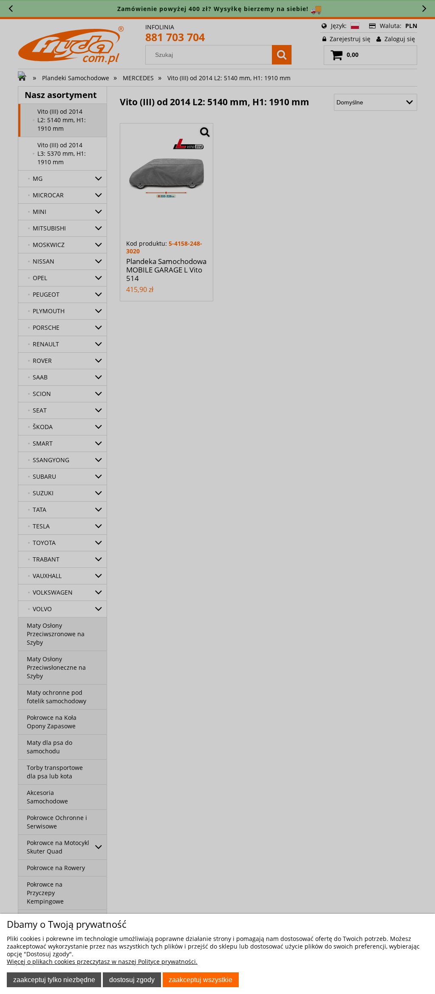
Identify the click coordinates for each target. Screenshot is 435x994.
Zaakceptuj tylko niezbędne (54, 979)
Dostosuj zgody (132, 979)
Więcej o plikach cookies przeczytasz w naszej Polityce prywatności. (102, 961)
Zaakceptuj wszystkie (200, 979)
